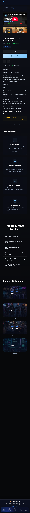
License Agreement (15, 124)
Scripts (15, 353)
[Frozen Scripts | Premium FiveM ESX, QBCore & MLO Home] (3, 1)
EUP (15, 318)
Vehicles (15, 335)
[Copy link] (4, 61)
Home (6, 7)
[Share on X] (8, 61)
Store (11, 7)
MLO (15, 300)
